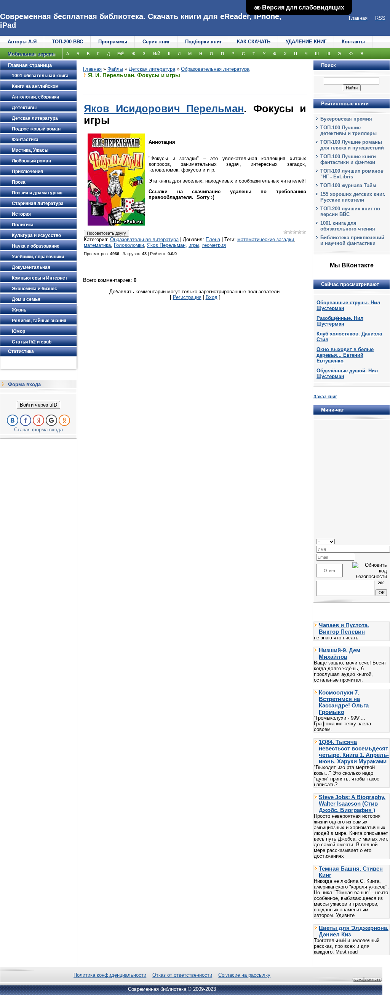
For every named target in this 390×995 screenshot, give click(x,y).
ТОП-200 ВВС (67, 42)
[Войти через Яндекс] (38, 420)
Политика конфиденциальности (110, 975)
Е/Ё (120, 53)
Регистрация (187, 297)
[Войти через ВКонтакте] (12, 420)
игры (194, 245)
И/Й (156, 53)
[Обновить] (384, 541)
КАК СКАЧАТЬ (253, 42)
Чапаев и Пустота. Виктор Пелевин (344, 628)
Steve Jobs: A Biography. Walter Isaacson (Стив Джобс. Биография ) (352, 803)
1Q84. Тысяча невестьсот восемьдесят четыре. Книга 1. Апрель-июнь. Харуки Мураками (354, 752)
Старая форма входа (38, 429)
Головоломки (129, 245)
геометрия (214, 245)
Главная (92, 69)
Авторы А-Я (22, 42)
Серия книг (156, 42)
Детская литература (152, 69)
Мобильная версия (31, 54)
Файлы (115, 69)
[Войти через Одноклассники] (64, 420)
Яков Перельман (166, 245)
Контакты (353, 42)
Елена (213, 239)
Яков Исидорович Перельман (164, 108)
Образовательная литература (215, 69)
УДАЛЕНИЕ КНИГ (306, 42)
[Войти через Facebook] (25, 420)
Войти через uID (38, 405)
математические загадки (265, 239)
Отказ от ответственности (182, 975)
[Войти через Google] (51, 420)
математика (97, 245)
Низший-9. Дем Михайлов (339, 653)
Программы (112, 42)
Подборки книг (203, 42)
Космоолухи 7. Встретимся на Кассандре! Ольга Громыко (344, 702)
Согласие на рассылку (244, 975)
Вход (211, 297)
